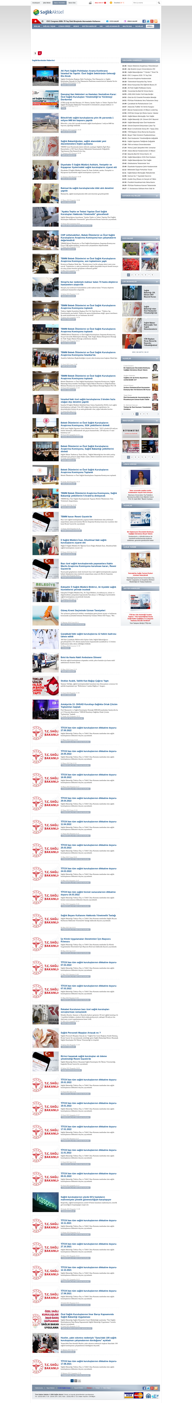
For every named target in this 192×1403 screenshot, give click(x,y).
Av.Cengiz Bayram (135, 377)
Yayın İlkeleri (50, 1388)
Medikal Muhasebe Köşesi (137, 387)
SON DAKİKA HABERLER (132, 60)
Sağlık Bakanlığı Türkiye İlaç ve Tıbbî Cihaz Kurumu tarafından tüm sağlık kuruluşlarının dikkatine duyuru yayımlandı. (89, 731)
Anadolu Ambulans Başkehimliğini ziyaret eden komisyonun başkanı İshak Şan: (89, 355)
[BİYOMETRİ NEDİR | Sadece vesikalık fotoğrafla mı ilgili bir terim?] (131, 431)
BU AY (147, 352)
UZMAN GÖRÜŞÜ (129, 464)
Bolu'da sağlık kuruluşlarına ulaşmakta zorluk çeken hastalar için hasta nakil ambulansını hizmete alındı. (88, 659)
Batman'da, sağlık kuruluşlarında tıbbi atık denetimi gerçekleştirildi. (87, 191)
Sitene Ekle (71, 3)
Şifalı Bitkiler (47, 3)
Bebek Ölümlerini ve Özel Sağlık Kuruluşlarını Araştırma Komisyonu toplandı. (88, 472)
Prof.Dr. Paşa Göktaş (134, 406)
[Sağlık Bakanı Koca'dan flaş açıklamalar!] (150, 446)
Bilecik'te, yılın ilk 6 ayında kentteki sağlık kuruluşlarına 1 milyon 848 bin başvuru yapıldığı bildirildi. (87, 121)
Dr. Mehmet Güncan (137, 367)
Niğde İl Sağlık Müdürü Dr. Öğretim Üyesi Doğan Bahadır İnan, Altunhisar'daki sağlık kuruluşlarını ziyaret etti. (89, 544)
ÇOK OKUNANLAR (129, 282)
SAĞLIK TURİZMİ (129, 547)
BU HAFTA (140, 352)
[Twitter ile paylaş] (148, 21)
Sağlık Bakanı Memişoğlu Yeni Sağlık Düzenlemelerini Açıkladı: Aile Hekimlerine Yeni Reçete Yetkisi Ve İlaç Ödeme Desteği (150, 326)
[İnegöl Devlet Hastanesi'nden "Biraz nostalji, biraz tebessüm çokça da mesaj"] (150, 431)
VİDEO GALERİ (127, 421)
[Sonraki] (79, 1380)
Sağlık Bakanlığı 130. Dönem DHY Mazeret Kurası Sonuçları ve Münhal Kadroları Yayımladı (150, 294)
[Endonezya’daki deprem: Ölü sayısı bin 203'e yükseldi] (150, 264)
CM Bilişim (92, 1396)
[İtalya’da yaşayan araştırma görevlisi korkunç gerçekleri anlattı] (131, 446)
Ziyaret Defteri (78, 1388)
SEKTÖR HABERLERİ (131, 588)
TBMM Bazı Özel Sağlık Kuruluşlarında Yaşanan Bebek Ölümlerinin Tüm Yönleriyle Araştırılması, (89, 497)
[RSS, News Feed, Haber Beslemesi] (155, 21)
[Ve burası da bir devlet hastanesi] (131, 249)
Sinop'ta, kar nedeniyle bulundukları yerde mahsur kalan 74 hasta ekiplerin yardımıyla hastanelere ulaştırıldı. (89, 286)
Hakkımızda (39, 1388)
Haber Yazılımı (83, 1396)
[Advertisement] (18, 46)
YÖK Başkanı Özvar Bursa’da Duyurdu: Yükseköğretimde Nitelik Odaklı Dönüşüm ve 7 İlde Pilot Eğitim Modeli (150, 342)
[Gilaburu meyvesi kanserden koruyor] (131, 264)
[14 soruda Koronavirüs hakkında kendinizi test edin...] (150, 249)
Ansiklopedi (36, 3)
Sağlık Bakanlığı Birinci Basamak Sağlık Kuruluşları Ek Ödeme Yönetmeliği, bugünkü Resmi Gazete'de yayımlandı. (88, 1060)
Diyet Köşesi (135, 395)
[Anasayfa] (37, 21)
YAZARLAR (126, 359)
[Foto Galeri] (113, 21)
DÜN (133, 352)
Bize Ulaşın (107, 1388)
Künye (98, 1388)
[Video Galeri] (131, 21)
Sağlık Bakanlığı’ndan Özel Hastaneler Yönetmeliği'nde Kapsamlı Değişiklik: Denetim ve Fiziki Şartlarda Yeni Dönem (150, 310)
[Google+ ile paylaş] (151, 21)
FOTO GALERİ (127, 238)
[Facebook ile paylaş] (144, 21)
